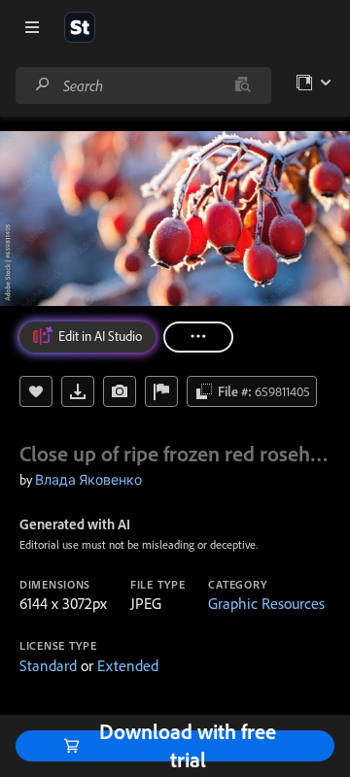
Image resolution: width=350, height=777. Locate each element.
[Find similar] (242, 85)
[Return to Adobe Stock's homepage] (79, 27)
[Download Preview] (77, 391)
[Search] (42, 85)
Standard (48, 665)
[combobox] (142, 85)
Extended (127, 665)
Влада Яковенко (88, 480)
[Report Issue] (161, 391)
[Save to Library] (35, 391)
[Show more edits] (198, 337)
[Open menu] (32, 27)
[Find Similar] (119, 391)
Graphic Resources (266, 603)
